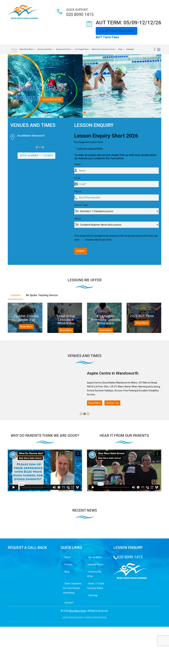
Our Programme (81, 49)
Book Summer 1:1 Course (36, 225)
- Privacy (67, 634)
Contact (130, 49)
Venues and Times (63, 49)
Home (14, 49)
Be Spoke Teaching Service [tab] (42, 333)
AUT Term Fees (107, 37)
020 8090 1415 (130, 627)
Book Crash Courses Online (103, 49)
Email (77, 216)
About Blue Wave (26, 49)
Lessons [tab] (15, 333)
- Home (67, 627)
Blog (120, 49)
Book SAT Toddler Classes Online (116, 31)
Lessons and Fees (44, 49)
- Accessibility (94, 627)
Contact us (112, 473)
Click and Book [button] (27, 105)
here (82, 278)
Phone (77, 230)
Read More (26, 365)
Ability (77, 257)
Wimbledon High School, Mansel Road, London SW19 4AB (39, 191)
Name (78, 203)
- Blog (66, 641)
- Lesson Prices (95, 634)
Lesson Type (81, 243)
